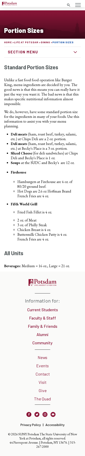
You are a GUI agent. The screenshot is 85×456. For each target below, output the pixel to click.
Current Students (42, 309)
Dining (45, 42)
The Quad (42, 398)
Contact (42, 373)
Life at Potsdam (26, 42)
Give (43, 390)
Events (42, 365)
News (42, 357)
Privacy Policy (30, 425)
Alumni (42, 334)
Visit (42, 382)
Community (42, 342)
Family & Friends (42, 326)
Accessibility (55, 425)
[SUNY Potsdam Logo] (9, 4)
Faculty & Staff (42, 317)
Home (8, 42)
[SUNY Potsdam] (42, 284)
